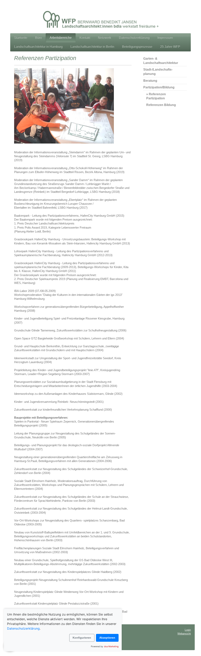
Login (188, 629)
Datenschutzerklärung (23, 628)
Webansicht (184, 633)
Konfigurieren (82, 637)
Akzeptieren (107, 637)
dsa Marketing (111, 646)
